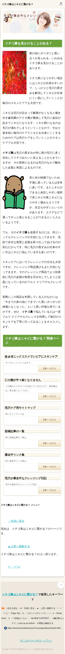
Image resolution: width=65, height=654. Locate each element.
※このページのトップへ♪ (36, 640)
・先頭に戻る (16, 521)
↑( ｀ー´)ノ (14, 566)
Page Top (61, 585)
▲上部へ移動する (19, 546)
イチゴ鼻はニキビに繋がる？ (20, 594)
